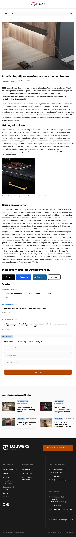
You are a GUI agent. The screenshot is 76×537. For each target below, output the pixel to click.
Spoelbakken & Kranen (8, 488)
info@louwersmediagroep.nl (61, 480)
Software (6, 493)
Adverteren (26, 470)
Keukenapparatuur (9, 81)
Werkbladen (7, 477)
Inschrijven (38, 372)
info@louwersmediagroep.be (61, 509)
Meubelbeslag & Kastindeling (9, 482)
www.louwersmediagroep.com (62, 520)
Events (5, 473)
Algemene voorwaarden (55, 532)
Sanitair (6, 497)
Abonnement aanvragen (27, 478)
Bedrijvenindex (27, 473)
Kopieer (54, 277)
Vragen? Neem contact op (56, 448)
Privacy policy (69, 532)
